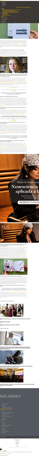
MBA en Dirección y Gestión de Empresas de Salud (15, 318)
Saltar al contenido (3, 0)
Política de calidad (33, 438)
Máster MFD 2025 (5, 321)
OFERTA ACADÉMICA (5, 18)
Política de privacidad (29, 438)
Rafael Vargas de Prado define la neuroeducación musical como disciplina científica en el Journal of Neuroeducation (15, 348)
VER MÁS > (1, 319)
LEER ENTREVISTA (14, 120)
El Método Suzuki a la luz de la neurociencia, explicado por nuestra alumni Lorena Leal (16, 366)
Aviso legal (25, 438)
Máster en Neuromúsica (23, 255)
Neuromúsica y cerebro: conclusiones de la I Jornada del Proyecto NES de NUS (17, 384)
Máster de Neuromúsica (19, 43)
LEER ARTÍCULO (13, 90)
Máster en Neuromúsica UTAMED (9, 324)
